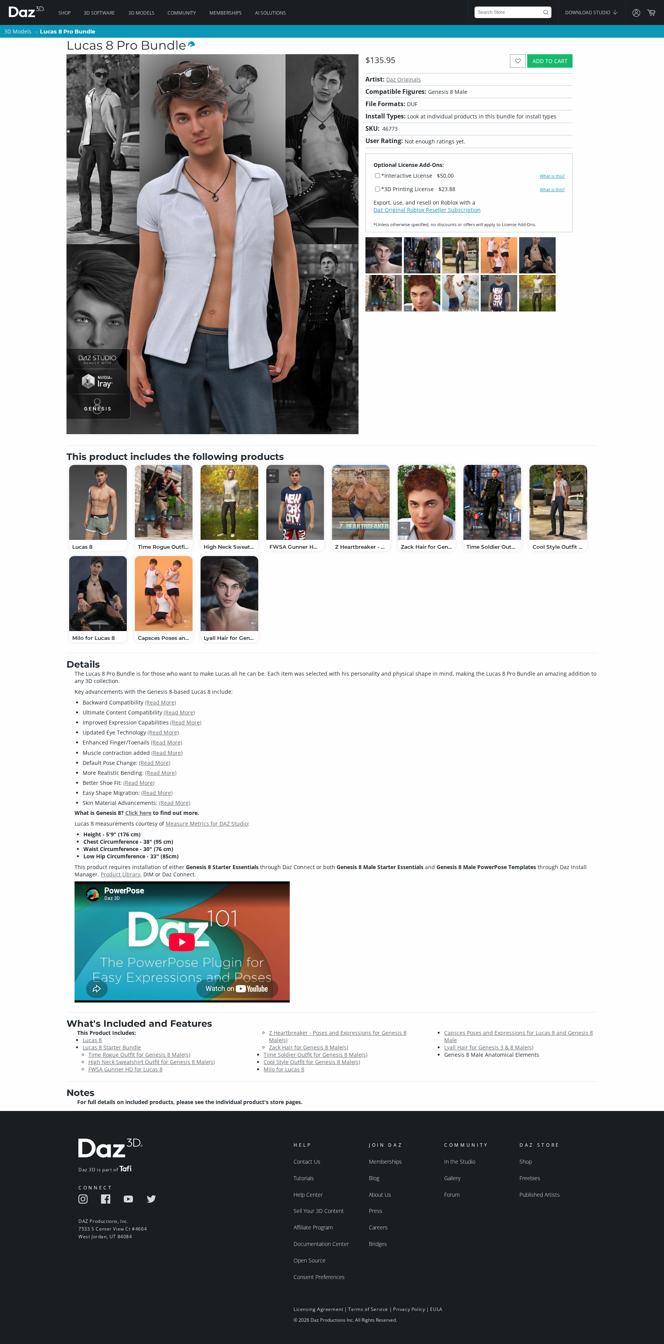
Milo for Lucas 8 (284, 1069)
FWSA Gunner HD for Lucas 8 (125, 1069)
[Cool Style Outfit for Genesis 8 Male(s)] (558, 502)
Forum (452, 1194)
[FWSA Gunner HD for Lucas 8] (295, 502)
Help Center (308, 1194)
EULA (436, 1309)
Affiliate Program (313, 1227)
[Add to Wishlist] (518, 61)
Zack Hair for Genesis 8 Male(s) (308, 1047)
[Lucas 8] (98, 502)
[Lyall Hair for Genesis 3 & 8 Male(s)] (229, 593)
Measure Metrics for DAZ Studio (207, 823)
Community (182, 13)
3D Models (141, 13)
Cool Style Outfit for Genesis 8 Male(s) (312, 1062)
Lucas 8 (92, 1040)
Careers (378, 1227)
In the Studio (459, 1161)
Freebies (530, 1178)
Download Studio (588, 12)
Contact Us (307, 1161)
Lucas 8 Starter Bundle (112, 1047)
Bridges (378, 1243)
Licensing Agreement (318, 1309)
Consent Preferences (319, 1277)
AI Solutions (270, 13)
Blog (374, 1178)
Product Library (120, 874)
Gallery (452, 1178)
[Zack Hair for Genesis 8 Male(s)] (426, 502)
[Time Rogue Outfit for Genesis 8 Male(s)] (164, 502)
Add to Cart (550, 61)
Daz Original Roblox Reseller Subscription (427, 209)
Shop (64, 13)
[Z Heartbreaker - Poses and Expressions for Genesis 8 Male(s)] (361, 502)
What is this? (552, 176)
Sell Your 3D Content (319, 1210)
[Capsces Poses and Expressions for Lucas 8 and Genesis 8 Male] (164, 593)
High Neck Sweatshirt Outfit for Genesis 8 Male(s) (151, 1062)
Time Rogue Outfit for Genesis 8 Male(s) (139, 1054)
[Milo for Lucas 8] (98, 593)
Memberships (225, 13)
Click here (138, 812)
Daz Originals (403, 79)
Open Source (309, 1260)
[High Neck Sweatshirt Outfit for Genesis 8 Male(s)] (229, 502)
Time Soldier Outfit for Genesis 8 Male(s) (315, 1054)
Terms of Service (368, 1309)
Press (375, 1210)
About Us (380, 1194)
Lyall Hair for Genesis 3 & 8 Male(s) (488, 1047)
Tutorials (304, 1178)
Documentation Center (321, 1243)
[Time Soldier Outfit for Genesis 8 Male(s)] (492, 502)
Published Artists (540, 1194)
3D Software (99, 13)
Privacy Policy (409, 1309)
